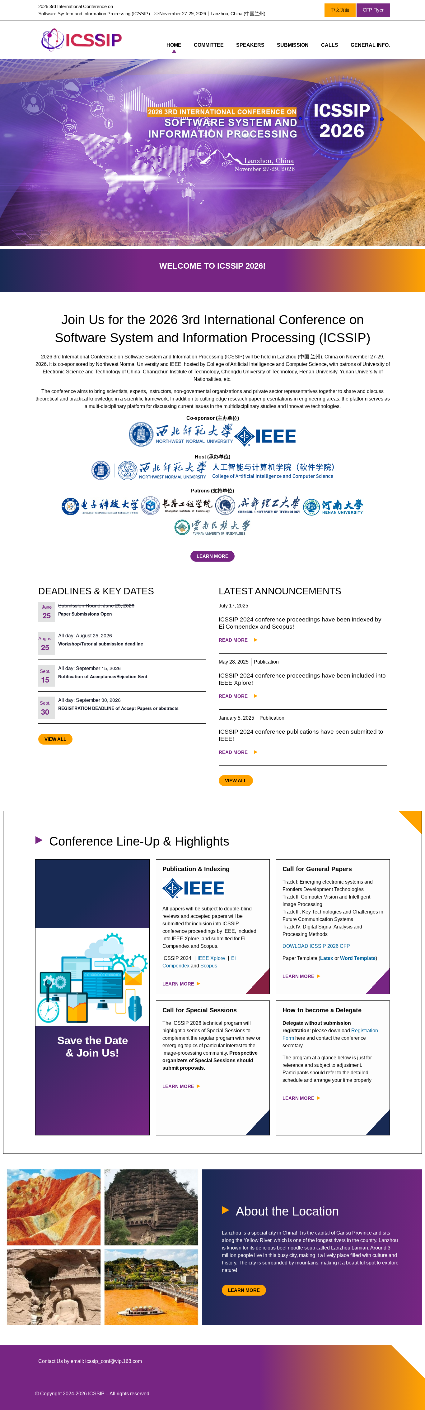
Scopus (208, 965)
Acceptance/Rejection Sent (118, 676)
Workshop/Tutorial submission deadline (100, 643)
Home (173, 45)
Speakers (250, 45)
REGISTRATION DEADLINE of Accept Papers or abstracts (118, 708)
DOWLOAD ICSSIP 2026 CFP (316, 946)
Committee (209, 45)
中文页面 (340, 9)
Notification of (74, 676)
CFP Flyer (373, 9)
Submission (293, 45)
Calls (329, 45)
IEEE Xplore (211, 958)
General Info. (370, 45)
